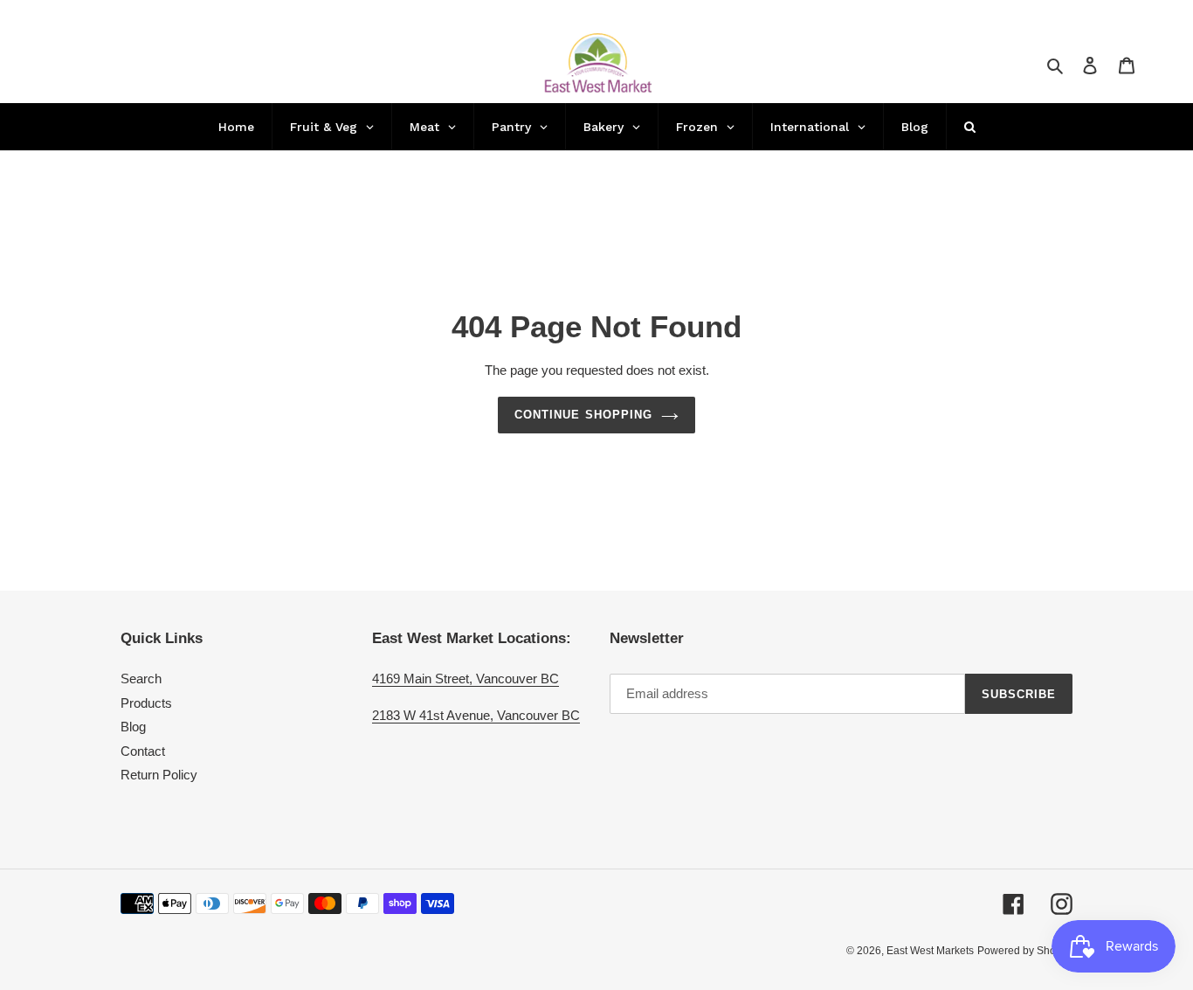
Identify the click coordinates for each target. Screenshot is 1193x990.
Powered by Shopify (1024, 951)
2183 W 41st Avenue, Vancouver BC (476, 715)
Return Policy (159, 774)
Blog (133, 726)
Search (141, 678)
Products (146, 703)
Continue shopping (583, 414)
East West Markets (930, 951)
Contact (143, 751)
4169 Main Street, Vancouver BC (465, 678)
